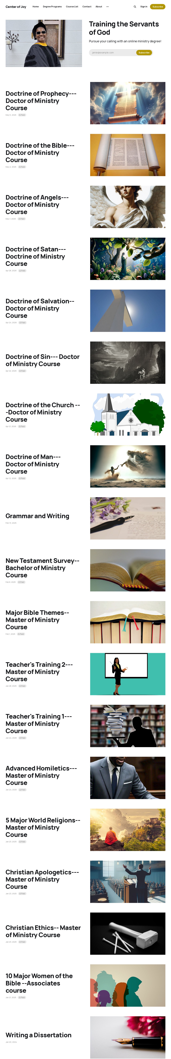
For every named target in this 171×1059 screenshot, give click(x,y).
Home (36, 6)
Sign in (143, 6)
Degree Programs (52, 6)
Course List (72, 6)
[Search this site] (135, 7)
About (99, 6)
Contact (86, 6)
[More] (108, 7)
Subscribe (158, 6)
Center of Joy (16, 6)
